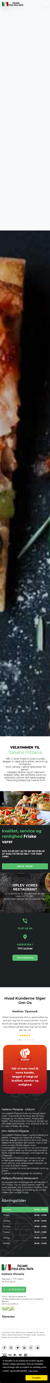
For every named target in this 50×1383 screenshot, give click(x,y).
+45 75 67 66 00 (15, 1289)
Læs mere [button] (33, 1371)
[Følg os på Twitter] (17, 1347)
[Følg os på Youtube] (37, 1347)
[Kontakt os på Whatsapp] (31, 1347)
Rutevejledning (25, 957)
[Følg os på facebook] (4, 1347)
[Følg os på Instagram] (11, 1347)
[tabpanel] (25, 1019)
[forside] (18, 1268)
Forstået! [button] (36, 1378)
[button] (14, 1378)
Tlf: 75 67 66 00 (8, 1282)
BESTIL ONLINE (25, 866)
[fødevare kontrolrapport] (8, 1309)
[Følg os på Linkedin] (24, 1347)
